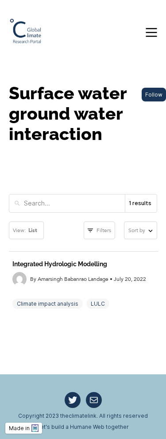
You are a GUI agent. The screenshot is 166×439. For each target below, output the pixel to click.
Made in (19, 428)
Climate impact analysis (47, 303)
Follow (153, 94)
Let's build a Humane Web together (83, 426)
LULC (98, 303)
